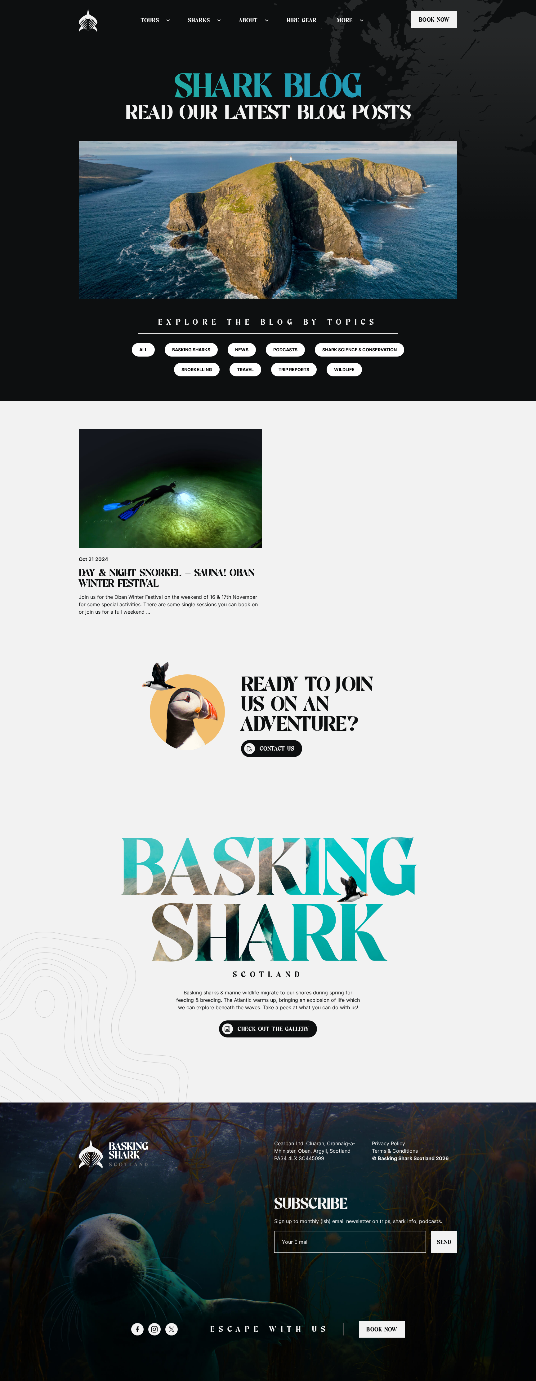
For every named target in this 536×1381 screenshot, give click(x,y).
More (345, 20)
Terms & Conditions (395, 1151)
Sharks (199, 20)
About (248, 20)
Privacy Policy (388, 1143)
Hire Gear (301, 20)
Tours (150, 20)
